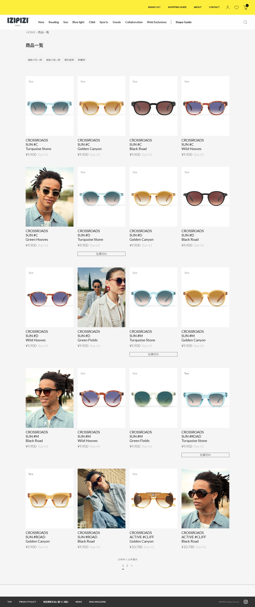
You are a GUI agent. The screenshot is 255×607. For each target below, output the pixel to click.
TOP (9, 602)
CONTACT (214, 7)
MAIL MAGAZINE (97, 602)
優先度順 (69, 59)
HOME (30, 32)
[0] (245, 8)
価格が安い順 (35, 59)
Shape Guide (184, 22)
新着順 (81, 59)
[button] (132, 565)
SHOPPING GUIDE (177, 7)
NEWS (79, 602)
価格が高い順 (53, 59)
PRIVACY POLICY (27, 602)
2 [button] (127, 565)
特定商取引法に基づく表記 (55, 602)
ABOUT (198, 7)
